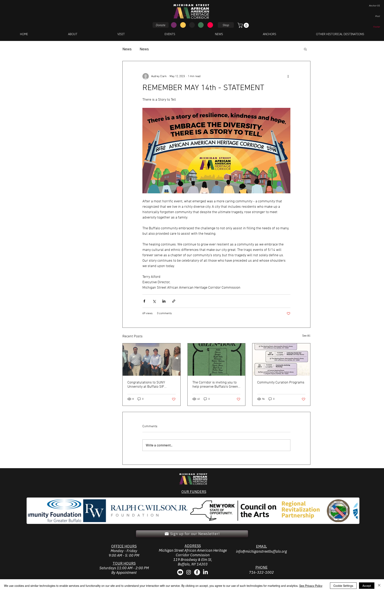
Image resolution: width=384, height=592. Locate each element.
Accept (366, 586)
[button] (244, 25)
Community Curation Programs (280, 382)
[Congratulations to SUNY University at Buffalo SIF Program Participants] (151, 359)
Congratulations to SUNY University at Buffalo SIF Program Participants (146, 384)
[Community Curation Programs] (281, 359)
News (127, 49)
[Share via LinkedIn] (164, 301)
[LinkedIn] (205, 572)
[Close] (379, 585)
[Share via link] (174, 301)
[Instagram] (189, 572)
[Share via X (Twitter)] (154, 301)
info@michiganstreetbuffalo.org (261, 551)
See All (306, 336)
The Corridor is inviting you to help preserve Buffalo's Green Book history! (215, 384)
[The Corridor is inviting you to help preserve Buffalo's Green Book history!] (216, 359)
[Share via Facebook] (144, 301)
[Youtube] (180, 572)
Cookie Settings (343, 586)
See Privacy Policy (310, 586)
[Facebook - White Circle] (197, 572)
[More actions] (288, 76)
